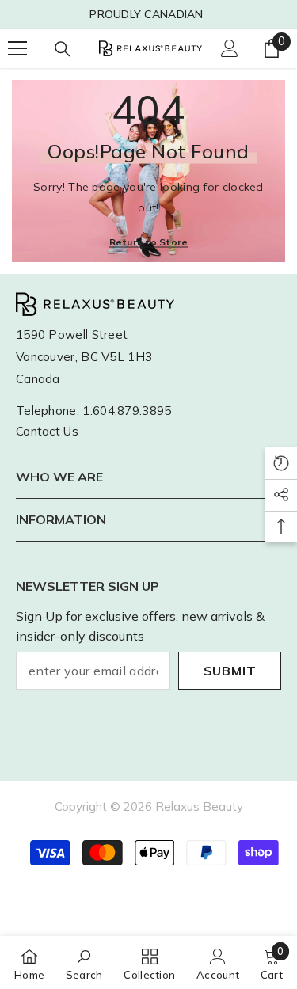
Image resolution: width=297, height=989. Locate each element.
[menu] (17, 48)
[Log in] (229, 48)
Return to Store (148, 241)
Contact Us (47, 431)
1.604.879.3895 (126, 410)
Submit (230, 671)
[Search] (62, 49)
